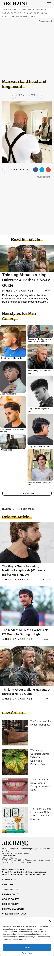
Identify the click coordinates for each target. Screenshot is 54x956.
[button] (49, 920)
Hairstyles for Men (12, 13)
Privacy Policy (27, 953)
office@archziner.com (35, 874)
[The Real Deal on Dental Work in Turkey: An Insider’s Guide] (15, 791)
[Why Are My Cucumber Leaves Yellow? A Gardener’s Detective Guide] (15, 762)
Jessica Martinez (19, 291)
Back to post (19, 169)
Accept (27, 947)
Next (33, 95)
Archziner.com (17, 4)
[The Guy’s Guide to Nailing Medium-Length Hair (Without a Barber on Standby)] (27, 542)
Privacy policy (10, 894)
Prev (20, 95)
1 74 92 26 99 (11, 858)
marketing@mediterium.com (35, 872)
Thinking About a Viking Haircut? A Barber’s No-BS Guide (26, 280)
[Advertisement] (27, 50)
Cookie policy (10, 899)
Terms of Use (10, 889)
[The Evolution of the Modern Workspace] (15, 733)
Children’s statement (15, 914)
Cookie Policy (10, 904)
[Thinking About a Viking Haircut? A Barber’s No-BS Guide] (27, 666)
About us (7, 884)
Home (4, 10)
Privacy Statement (13, 909)
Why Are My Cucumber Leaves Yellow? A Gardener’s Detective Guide (39, 757)
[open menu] (49, 4)
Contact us (9, 879)
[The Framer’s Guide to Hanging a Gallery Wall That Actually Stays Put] (15, 820)
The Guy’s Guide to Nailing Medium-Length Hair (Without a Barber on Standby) (23, 570)
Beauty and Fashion (19, 10)
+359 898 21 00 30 (16, 870)
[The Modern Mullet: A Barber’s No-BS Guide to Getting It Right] (27, 606)
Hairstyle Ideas (38, 10)
